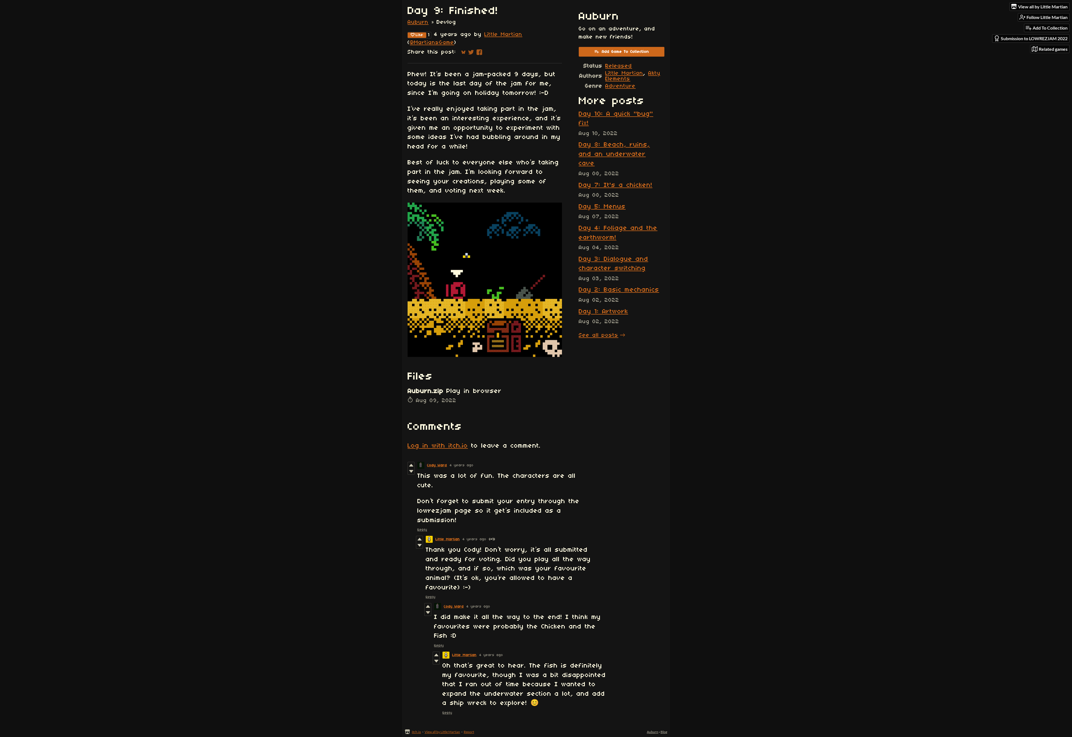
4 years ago (461, 465)
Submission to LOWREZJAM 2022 (1034, 38)
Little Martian (503, 34)
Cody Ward (437, 465)
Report (469, 732)
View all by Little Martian (442, 732)
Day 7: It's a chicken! (615, 185)
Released (618, 66)
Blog (664, 732)
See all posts (598, 335)
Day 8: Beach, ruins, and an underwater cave (614, 154)
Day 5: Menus (602, 206)
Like (419, 35)
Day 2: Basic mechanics (619, 290)
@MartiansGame (432, 42)
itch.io (416, 732)
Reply (422, 530)
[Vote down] (411, 471)
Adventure (620, 86)
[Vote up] (411, 465)
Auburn (418, 22)
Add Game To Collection (625, 52)
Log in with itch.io (438, 446)
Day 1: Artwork (603, 311)
